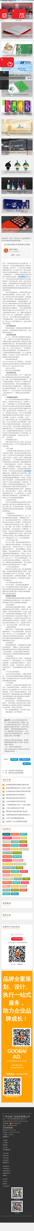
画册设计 (23, 834)
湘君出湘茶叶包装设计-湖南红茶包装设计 (17, 230)
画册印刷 (15, 890)
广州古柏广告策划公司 (8, 1)
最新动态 (6, 834)
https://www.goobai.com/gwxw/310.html (17, 749)
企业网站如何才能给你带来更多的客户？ (19, 791)
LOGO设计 (15, 871)
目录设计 (6, 893)
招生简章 (15, 849)
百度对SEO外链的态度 (15, 770)
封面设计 (23, 890)
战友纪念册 (7, 860)
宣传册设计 (7, 882)
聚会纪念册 (7, 853)
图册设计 (6, 886)
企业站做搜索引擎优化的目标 (16, 801)
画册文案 (6, 890)
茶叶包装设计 (7, 864)
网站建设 (14, 759)
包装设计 (16, 838)
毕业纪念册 (17, 853)
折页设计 (23, 845)
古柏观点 (15, 834)
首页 (10, 238)
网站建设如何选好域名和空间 (16, 798)
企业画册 (6, 841)
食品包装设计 (17, 860)
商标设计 (6, 875)
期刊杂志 (15, 845)
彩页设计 (23, 886)
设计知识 (17, 238)
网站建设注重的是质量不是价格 (16, 811)
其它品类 (6, 871)
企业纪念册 (24, 849)
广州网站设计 (24, 759)
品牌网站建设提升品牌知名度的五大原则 (19, 815)
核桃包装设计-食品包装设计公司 (17, 211)
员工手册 (6, 845)
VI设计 (24, 838)
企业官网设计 (26, 238)
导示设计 (24, 871)
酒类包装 (19, 867)
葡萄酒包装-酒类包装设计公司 (17, 191)
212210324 (11, 1134)
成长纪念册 (7, 856)
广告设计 (26, 879)
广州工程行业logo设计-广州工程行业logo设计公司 (17, 133)
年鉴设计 (6, 849)
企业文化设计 (16, 875)
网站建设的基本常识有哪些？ (16, 795)
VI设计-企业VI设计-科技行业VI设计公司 (17, 172)
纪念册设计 (7, 838)
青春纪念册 (17, 856)
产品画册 (15, 841)
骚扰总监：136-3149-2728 (17, 1074)
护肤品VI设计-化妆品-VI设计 (17, 153)
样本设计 (15, 886)
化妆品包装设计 (20, 864)
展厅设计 (18, 879)
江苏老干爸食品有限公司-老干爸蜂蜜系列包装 (17, 114)
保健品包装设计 (8, 867)
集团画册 (23, 841)
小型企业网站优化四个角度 (15, 808)
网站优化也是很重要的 (16, 773)
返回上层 (27, 763)
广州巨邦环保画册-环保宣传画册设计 (17, 94)
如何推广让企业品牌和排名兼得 (16, 821)
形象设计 (15, 893)
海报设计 (16, 882)
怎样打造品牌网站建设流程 (15, 818)
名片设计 (25, 882)
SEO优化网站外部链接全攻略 (10, 240)
